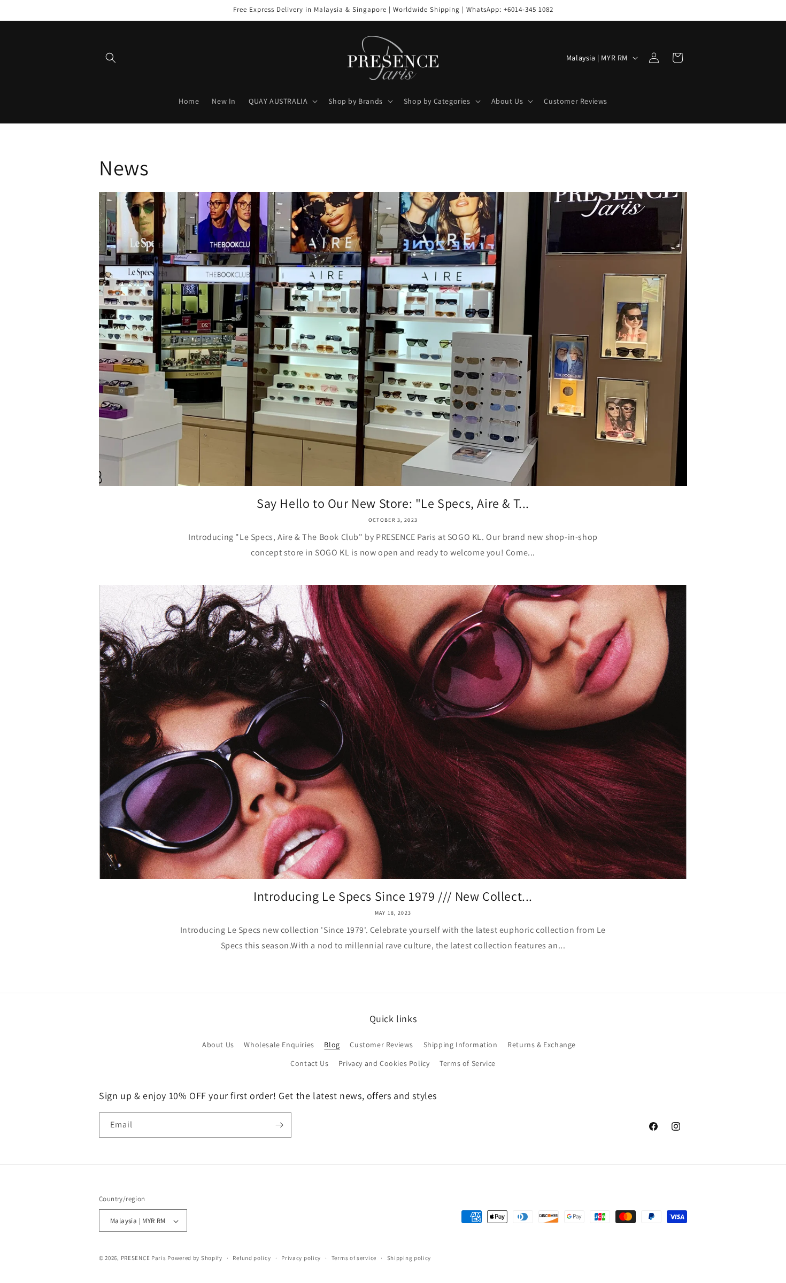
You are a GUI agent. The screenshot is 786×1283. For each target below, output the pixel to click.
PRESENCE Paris (143, 1258)
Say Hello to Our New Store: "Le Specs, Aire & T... (393, 503)
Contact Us (309, 1064)
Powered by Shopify (194, 1258)
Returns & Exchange (541, 1044)
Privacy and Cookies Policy (384, 1064)
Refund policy (252, 1258)
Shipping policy (409, 1258)
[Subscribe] (279, 1125)
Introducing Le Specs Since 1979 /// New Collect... (393, 896)
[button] (110, 57)
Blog (332, 1044)
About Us (218, 1044)
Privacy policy (301, 1258)
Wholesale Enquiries (279, 1044)
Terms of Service (468, 1064)
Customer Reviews (381, 1044)
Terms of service (354, 1258)
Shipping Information (460, 1044)
